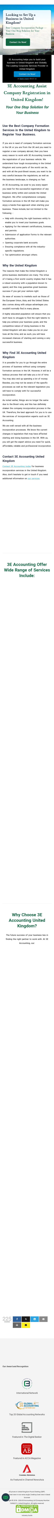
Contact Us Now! (18, 42)
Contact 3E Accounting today (17, 466)
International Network (27, 1393)
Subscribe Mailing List (27, 521)
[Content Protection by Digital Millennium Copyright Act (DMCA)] (27, 1512)
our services (34, 478)
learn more (24, 79)
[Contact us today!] (5, 1501)
